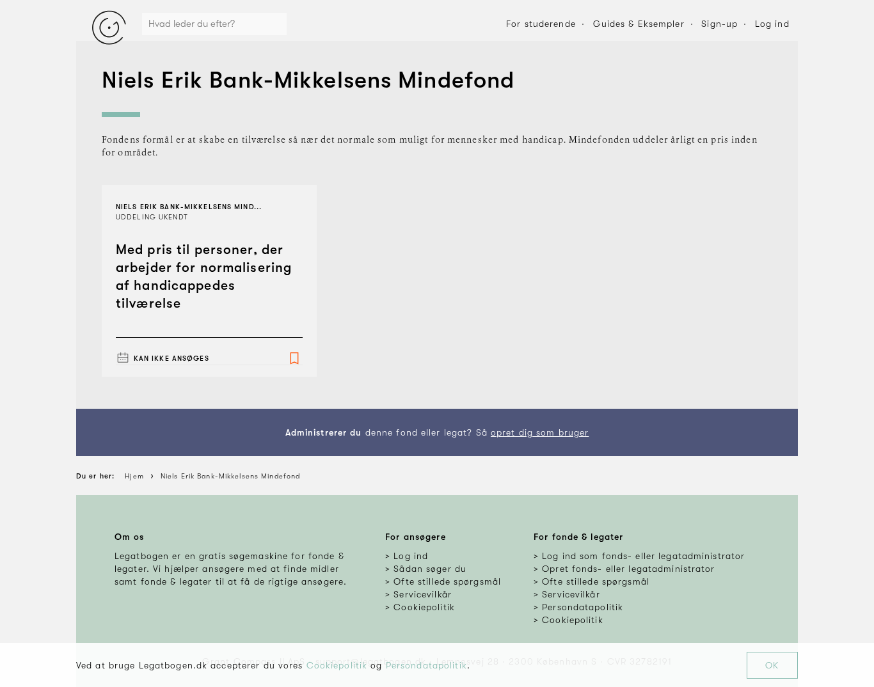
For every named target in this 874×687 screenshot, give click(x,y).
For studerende (541, 24)
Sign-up (719, 24)
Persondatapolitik (426, 665)
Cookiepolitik (337, 665)
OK (772, 665)
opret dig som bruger (540, 432)
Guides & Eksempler (639, 24)
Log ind (772, 24)
